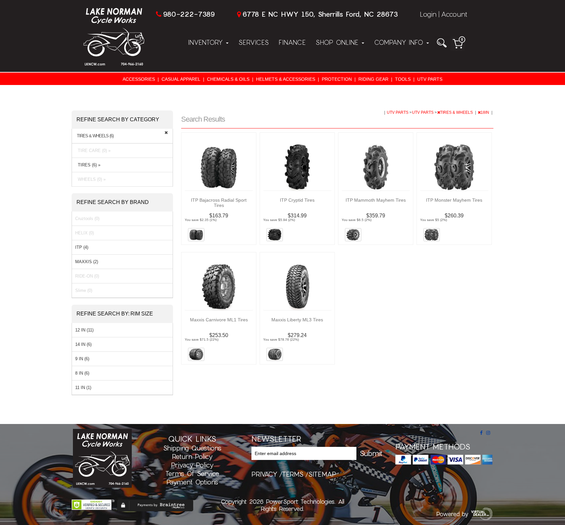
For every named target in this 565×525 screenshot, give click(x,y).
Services (253, 42)
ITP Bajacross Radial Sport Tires (219, 202)
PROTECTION (337, 79)
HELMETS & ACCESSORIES (285, 79)
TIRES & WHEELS (457, 112)
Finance (292, 42)
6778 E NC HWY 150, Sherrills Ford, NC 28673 (320, 14)
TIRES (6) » (87, 164)
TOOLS (403, 79)
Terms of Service (192, 473)
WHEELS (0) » (90, 179)
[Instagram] (488, 433)
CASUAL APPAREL (181, 79)
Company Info (400, 42)
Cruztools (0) (87, 218)
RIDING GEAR (373, 79)
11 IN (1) (83, 387)
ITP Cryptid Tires (297, 200)
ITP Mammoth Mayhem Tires (376, 200)
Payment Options (192, 482)
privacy (264, 474)
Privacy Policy (192, 465)
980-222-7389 (189, 14)
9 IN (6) (82, 358)
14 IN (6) (83, 344)
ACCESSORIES (139, 79)
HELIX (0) (84, 232)
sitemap (322, 474)
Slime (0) (83, 290)
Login (428, 14)
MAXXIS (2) (86, 261)
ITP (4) (81, 247)
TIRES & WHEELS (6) (95, 136)
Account (454, 14)
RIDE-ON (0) (87, 276)
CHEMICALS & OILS (228, 79)
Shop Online (338, 42)
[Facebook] (481, 433)
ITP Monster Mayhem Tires (454, 200)
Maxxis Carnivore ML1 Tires (219, 319)
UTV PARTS (429, 79)
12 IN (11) (84, 330)
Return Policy (192, 456)
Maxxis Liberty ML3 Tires (297, 319)
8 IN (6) (82, 373)
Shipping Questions (192, 448)
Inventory (206, 42)
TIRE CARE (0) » (93, 150)
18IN (485, 112)
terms (292, 474)
